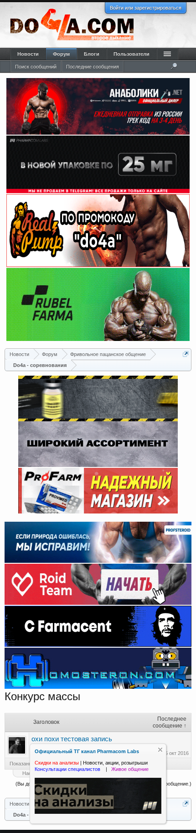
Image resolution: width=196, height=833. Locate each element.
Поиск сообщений (36, 66)
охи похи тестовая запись (71, 739)
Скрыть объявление (160, 749)
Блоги (91, 54)
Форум (61, 54)
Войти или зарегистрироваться (145, 7)
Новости (28, 54)
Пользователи (131, 54)
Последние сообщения (92, 66)
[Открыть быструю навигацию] (186, 354)
